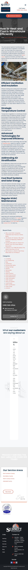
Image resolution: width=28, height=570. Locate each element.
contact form (7, 223)
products (8, 288)
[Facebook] (12, 563)
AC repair (18, 218)
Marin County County (8, 478)
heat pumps (9, 270)
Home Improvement (11, 275)
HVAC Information (10, 278)
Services (4, 544)
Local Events (9, 283)
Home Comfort (9, 273)
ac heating (8, 258)
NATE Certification (10, 284)
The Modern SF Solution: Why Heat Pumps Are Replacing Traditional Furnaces (15, 239)
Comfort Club (6, 9)
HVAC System (9, 280)
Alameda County (7, 481)
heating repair (6, 143)
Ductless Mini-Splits (11, 265)
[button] (25, 5)
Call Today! (22, 8)
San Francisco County (9, 473)
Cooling (4, 541)
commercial (8, 263)
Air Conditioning (10, 260)
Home (2, 37)
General (7, 268)
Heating (8, 271)
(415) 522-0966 (15, 221)
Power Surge (9, 286)
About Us (4, 546)
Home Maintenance (10, 276)
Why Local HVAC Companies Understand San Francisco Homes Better (14, 234)
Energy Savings (9, 267)
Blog (7, 262)
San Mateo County (8, 476)
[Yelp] (14, 563)
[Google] (16, 563)
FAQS (3, 552)
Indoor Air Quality (10, 281)
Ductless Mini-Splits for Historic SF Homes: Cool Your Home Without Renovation (15, 244)
